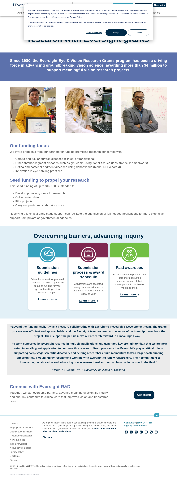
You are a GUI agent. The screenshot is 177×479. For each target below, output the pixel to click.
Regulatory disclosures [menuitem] (21, 436)
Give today (48, 437)
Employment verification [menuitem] (21, 427)
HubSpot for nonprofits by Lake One (27, 474)
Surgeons (155, 13)
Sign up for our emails (135, 425)
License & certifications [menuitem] (21, 432)
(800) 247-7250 (144, 423)
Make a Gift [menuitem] (159, 5)
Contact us (144, 395)
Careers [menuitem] (14, 423)
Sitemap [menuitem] (14, 460)
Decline (138, 32)
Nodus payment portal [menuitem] (20, 448)
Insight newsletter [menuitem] (18, 444)
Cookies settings (94, 32)
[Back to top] (156, 415)
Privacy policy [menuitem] (17, 452)
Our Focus (22, 13)
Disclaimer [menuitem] (15, 456)
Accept (116, 32)
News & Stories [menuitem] (17, 440)
